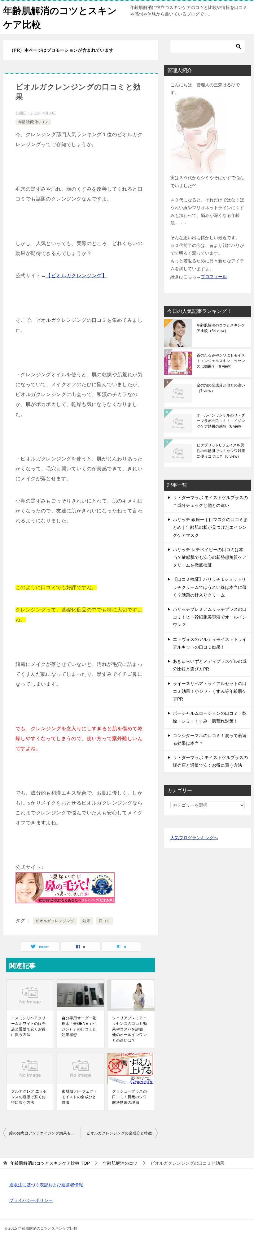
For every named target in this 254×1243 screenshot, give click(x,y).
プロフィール (214, 276)
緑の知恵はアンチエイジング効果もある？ (45, 1133)
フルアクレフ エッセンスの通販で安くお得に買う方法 (29, 1097)
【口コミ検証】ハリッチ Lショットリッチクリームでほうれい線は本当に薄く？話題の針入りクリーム (210, 587)
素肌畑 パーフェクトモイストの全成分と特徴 (79, 1097)
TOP (50, 1163)
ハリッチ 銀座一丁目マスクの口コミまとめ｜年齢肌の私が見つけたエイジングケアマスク (210, 527)
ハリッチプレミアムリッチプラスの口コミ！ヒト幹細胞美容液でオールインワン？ (210, 617)
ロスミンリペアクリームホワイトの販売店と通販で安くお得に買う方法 (28, 1026)
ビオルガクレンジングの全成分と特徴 (119, 1133)
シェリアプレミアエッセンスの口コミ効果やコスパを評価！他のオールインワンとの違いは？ (129, 1029)
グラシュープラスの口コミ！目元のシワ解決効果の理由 (129, 1097)
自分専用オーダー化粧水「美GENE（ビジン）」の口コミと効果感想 (79, 1026)
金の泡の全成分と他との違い (221, 388)
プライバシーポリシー (31, 1200)
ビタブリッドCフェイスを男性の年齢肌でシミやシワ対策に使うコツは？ (221, 451)
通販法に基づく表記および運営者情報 (46, 1184)
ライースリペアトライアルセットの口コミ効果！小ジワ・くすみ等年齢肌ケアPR (210, 691)
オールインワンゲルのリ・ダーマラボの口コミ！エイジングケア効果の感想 (221, 421)
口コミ (104, 921)
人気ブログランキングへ (194, 837)
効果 (86, 921)
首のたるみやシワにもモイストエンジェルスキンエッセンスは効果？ (221, 361)
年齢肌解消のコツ (33, 122)
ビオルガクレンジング (55, 921)
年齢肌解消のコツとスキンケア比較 (221, 328)
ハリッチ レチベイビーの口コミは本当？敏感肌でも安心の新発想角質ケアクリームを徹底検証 (210, 557)
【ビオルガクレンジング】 (76, 275)
